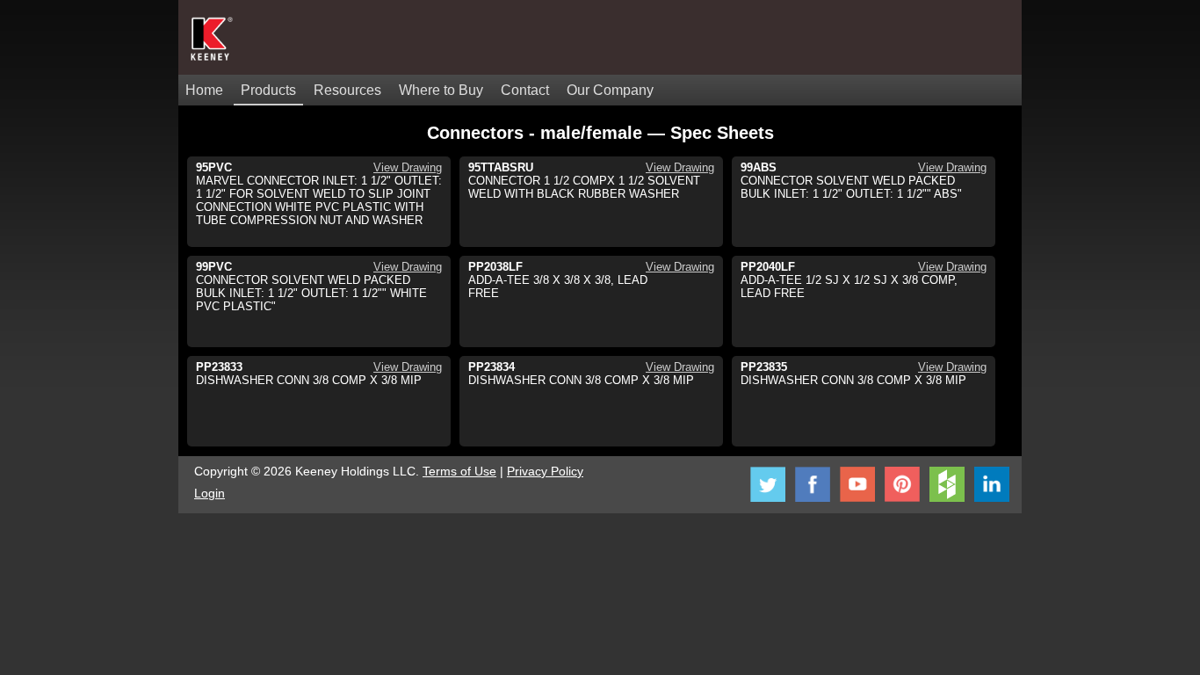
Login (209, 493)
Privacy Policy (545, 471)
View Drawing (407, 167)
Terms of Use (459, 471)
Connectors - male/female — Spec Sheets (600, 132)
